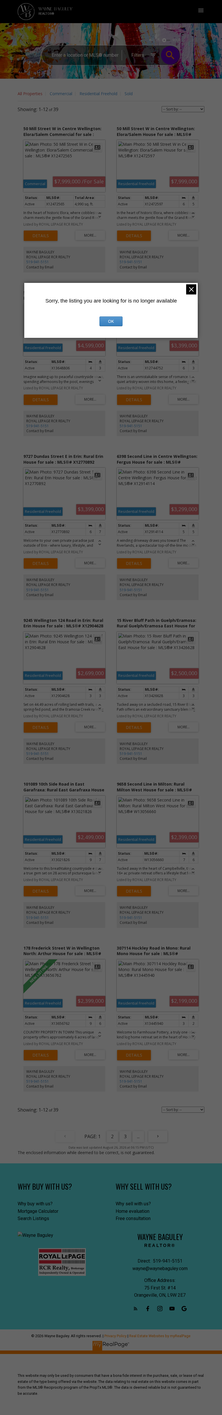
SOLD (176, 40)
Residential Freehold (98, 93)
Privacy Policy (115, 1336)
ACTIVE (154, 40)
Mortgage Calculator (38, 1211)
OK (111, 321)
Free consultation (133, 1218)
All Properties (30, 93)
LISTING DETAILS (41, 236)
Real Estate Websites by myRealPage (159, 1336)
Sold (129, 93)
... (138, 1136)
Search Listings (33, 1218)
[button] (135, 1308)
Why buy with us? (35, 1203)
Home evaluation (132, 1211)
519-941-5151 (37, 261)
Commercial (61, 93)
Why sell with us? (133, 1203)
